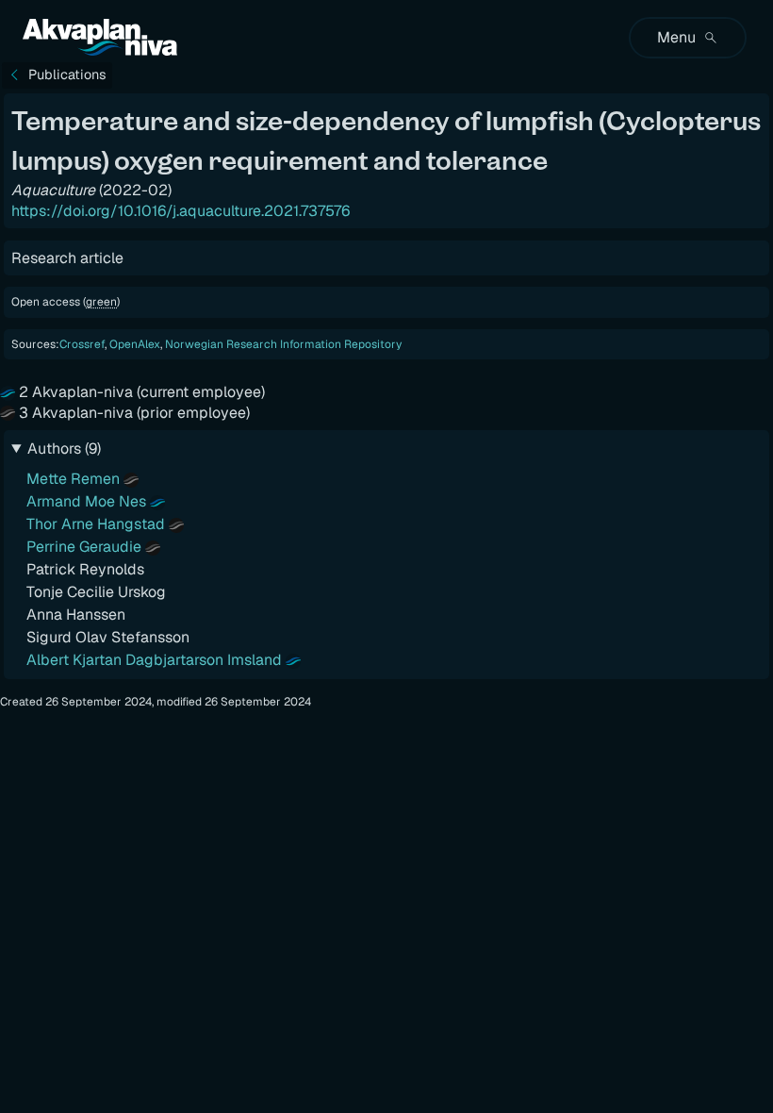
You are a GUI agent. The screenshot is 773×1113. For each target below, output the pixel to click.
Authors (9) (64, 448)
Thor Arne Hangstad (95, 524)
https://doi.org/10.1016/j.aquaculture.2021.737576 (180, 211)
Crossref (82, 344)
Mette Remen (73, 479)
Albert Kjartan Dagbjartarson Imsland (154, 660)
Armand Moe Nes (86, 501)
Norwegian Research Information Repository (283, 344)
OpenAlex (134, 344)
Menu (676, 37)
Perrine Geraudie (83, 546)
